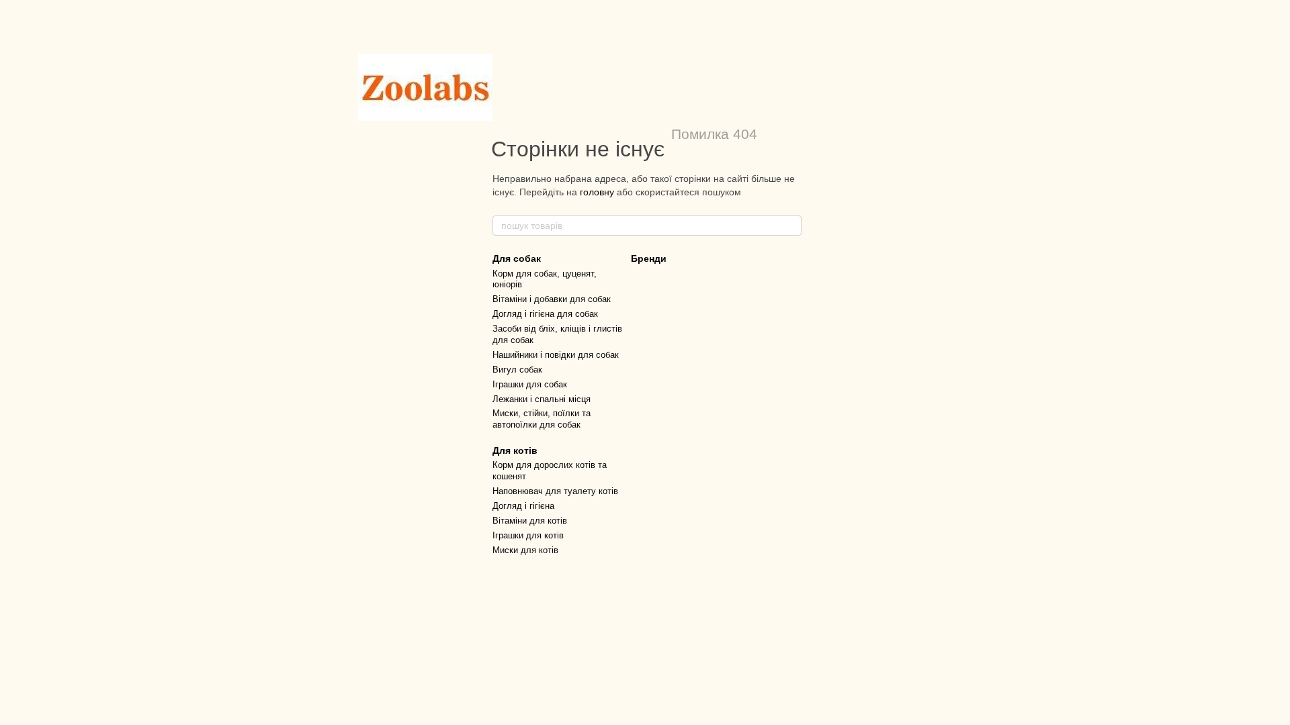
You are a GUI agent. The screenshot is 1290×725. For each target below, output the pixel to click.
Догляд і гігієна (523, 506)
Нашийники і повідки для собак (555, 355)
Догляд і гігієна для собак (545, 314)
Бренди (648, 258)
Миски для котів (525, 550)
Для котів (515, 450)
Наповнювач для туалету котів (555, 491)
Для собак (516, 258)
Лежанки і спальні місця (541, 399)
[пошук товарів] (791, 225)
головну (597, 192)
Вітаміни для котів (529, 521)
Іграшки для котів (528, 535)
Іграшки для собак (529, 384)
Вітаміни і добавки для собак (551, 299)
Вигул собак (517, 370)
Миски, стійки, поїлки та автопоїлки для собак (541, 419)
